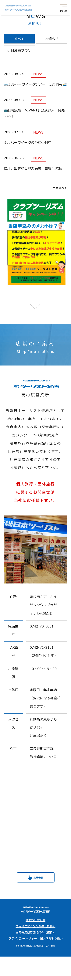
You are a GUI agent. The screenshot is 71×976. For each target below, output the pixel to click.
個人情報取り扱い (51, 939)
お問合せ (38, 877)
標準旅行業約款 (35, 920)
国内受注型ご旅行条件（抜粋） (35, 926)
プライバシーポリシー (23, 939)
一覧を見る (60, 187)
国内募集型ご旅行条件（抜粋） (35, 933)
